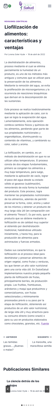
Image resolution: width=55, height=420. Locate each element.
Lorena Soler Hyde (16, 54)
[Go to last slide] (8, 389)
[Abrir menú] (50, 6)
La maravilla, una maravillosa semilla (41, 341)
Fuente (45, 323)
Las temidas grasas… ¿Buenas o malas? (13, 343)
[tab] (22, 405)
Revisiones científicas (16, 21)
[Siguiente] (47, 389)
